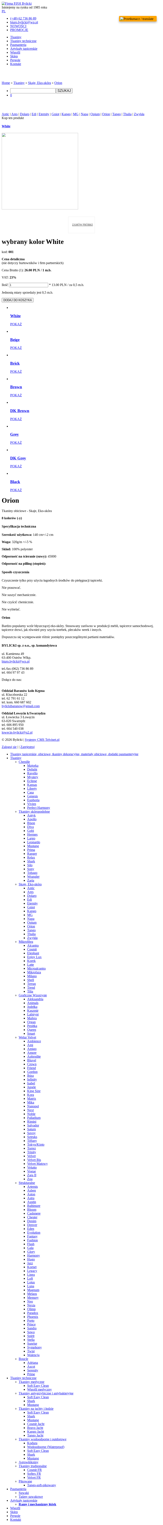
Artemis (32, 1186)
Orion (58, 83)
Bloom (31, 1209)
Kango (66, 114)
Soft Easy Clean (38, 1385)
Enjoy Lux (34, 957)
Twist (31, 1351)
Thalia (127, 114)
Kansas (32, 785)
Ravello (32, 773)
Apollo (32, 819)
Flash (30, 1244)
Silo (29, 865)
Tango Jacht (35, 1435)
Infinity (32, 1079)
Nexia (31, 1305)
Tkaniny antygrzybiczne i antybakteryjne (46, 1393)
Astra (30, 1198)
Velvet (31, 1156)
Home (6, 83)
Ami (30, 1045)
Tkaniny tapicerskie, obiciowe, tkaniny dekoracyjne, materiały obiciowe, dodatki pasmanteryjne (74, 754)
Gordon (32, 1072)
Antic (5, 114)
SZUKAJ (64, 90)
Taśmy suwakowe (31, 1496)
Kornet (32, 1267)
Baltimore (33, 1206)
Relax (31, 857)
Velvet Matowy (37, 1163)
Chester (32, 1217)
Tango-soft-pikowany (41, 1485)
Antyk (31, 815)
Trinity (31, 1152)
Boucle (23, 1359)
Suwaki (24, 1493)
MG (76, 114)
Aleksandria (35, 999)
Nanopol (33, 1106)
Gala (30, 1248)
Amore (32, 1052)
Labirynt (33, 1014)
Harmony (33, 1255)
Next (30, 1110)
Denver (32, 1225)
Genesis (32, 796)
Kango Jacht (35, 1431)
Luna (30, 1286)
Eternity (44, 114)
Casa (30, 792)
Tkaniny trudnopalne (33, 1466)
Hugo (31, 1259)
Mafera (32, 1018)
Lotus (31, 1282)
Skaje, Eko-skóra (39, 83)
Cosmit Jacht (35, 1424)
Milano (32, 976)
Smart (31, 1033)
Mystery (32, 777)
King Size (34, 1091)
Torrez (31, 1148)
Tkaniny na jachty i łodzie (36, 1408)
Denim (31, 1221)
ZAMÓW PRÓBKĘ (82, 224)
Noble (31, 1114)
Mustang (33, 846)
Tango (116, 114)
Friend (31, 1068)
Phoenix (32, 1317)
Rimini (31, 1121)
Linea (31, 1274)
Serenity (32, 1370)
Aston (31, 1194)
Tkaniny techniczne (23, 41)
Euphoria (33, 800)
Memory (33, 1297)
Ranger (32, 853)
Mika (30, 1102)
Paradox (32, 1313)
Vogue (31, 1171)
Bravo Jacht (35, 1428)
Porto (30, 1320)
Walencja (33, 1355)
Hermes (32, 834)
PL (4, 11)
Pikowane (25, 1481)
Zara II (31, 1175)
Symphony (34, 1347)
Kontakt (15, 64)
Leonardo (33, 842)
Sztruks (32, 1137)
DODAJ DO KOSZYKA (17, 300)
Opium (95, 114)
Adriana (32, 1362)
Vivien (31, 804)
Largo (31, 838)
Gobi (30, 830)
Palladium (34, 1118)
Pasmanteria (18, 45)
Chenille (24, 762)
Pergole (15, 60)
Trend (31, 987)
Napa (84, 114)
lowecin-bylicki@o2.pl (17, 732)
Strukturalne (27, 1183)
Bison (31, 823)
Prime (31, 1374)
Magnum (33, 1290)
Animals (32, 1003)
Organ (31, 1022)
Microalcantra (36, 968)
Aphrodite (34, 1056)
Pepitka (32, 1026)
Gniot (55, 114)
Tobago (32, 873)
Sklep (14, 56)
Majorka (32, 765)
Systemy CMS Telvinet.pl (42, 739)
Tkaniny (15, 37)
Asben (31, 1190)
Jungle (31, 1087)
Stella (31, 1339)
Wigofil (15, 52)
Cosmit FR (34, 1470)
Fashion (32, 1240)
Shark (31, 861)
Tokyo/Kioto (35, 1144)
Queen (31, 1029)
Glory (31, 1251)
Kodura (32, 1443)
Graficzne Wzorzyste (33, 995)
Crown (32, 1064)
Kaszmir (32, 1010)
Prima (31, 850)
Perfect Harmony (38, 807)
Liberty (32, 788)
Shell (30, 980)
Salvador (33, 1125)
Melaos (32, 1294)
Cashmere (34, 1213)
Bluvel (31, 1060)
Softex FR (34, 1473)
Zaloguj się (9, 747)
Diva (30, 827)
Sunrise (32, 1343)
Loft (30, 1278)
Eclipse (32, 781)
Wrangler (33, 876)
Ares (14, 114)
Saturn (31, 1129)
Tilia (30, 991)
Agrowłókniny (28, 1462)
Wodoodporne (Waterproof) (45, 1447)
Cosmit (32, 949)
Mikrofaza (34, 972)
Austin (31, 1202)
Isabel (31, 1083)
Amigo (32, 1049)
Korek (31, 961)
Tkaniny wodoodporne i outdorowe (42, 1439)
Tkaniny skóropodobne (34, 811)
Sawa (31, 1332)
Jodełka (32, 1007)
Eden (30, 1229)
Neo (30, 1301)
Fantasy (32, 1236)
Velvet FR (34, 1477)
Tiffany (32, 1140)
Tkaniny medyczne (31, 1382)
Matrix (31, 1098)
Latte (30, 964)
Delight (32, 769)
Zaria (30, 880)
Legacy (32, 1271)
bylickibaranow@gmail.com (21, 706)
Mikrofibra (26, 941)
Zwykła (139, 114)
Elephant (33, 953)
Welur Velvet (27, 1037)
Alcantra (33, 945)
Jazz (30, 1263)
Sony (30, 869)
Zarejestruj (27, 747)
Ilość (5, 285)
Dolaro (24, 114)
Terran (31, 984)
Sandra (32, 1328)
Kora (30, 1095)
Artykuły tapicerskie (23, 48)
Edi (34, 114)
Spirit (30, 1336)
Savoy (31, 1133)
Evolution (33, 1232)
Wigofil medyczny (39, 1389)
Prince (31, 1324)
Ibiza (30, 1075)
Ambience (34, 1041)
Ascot (31, 1366)
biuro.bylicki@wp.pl (16, 661)
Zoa (29, 1179)
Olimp (31, 1309)
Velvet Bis (34, 1160)
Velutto (32, 1167)
